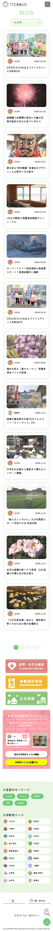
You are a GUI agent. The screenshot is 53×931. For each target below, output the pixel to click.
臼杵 (8, 803)
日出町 (12, 865)
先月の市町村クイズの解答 (26, 754)
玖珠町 (12, 873)
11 (37, 647)
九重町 (36, 865)
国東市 (36, 880)
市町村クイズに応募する (26, 762)
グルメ (23, 796)
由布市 (21, 803)
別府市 (37, 796)
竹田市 (36, 843)
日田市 (36, 828)
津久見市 (12, 843)
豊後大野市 (38, 873)
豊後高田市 (13, 850)
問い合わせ (39, 900)
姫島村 (36, 858)
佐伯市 (12, 836)
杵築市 (36, 850)
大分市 (9, 796)
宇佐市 (12, 858)
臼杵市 (36, 836)
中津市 (12, 828)
